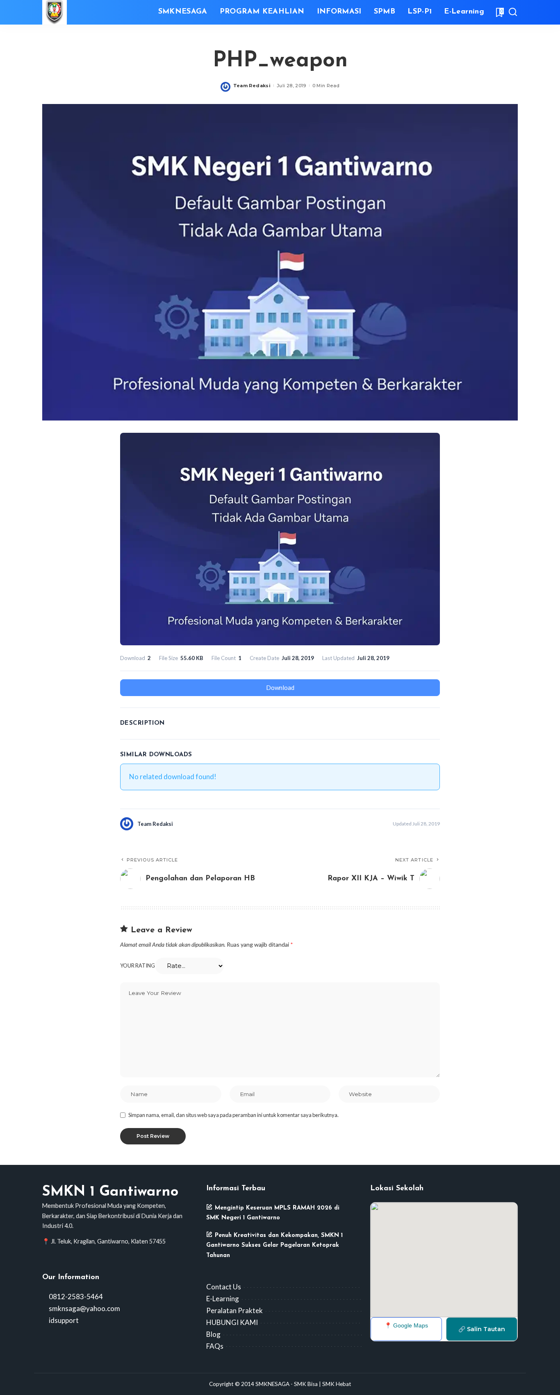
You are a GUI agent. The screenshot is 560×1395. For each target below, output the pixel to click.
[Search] (513, 12)
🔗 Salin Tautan (481, 1329)
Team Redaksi (252, 85)
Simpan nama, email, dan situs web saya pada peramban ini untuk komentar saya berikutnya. (233, 1115)
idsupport (63, 1320)
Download (280, 687)
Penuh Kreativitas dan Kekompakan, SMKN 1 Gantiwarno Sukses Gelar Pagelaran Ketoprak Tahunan (274, 1245)
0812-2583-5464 (75, 1296)
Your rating (137, 965)
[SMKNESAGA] (54, 12)
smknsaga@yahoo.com (84, 1308)
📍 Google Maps (406, 1325)
